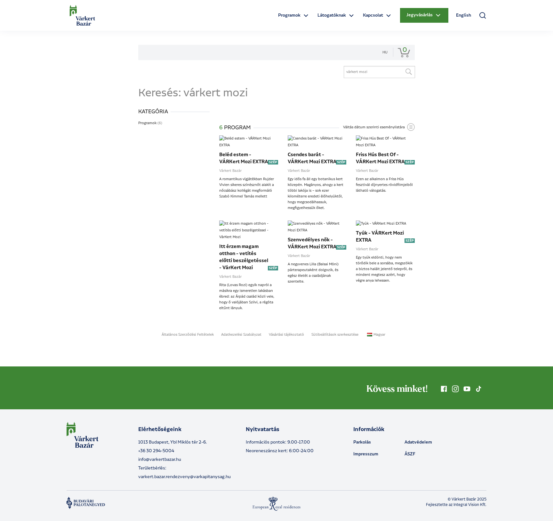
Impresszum (365, 454)
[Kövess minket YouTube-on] (466, 388)
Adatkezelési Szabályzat (241, 334)
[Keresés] (408, 72)
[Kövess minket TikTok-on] (478, 388)
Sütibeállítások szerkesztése (334, 334)
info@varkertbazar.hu (159, 459)
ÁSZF (410, 454)
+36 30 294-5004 (156, 451)
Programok (150, 123)
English (463, 15)
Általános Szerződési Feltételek (188, 334)
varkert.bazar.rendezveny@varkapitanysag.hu (184, 477)
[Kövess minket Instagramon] (455, 388)
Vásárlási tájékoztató (286, 334)
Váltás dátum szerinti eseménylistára (374, 127)
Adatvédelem (418, 442)
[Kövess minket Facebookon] (443, 388)
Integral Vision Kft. (469, 505)
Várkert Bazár (230, 170)
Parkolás (362, 442)
